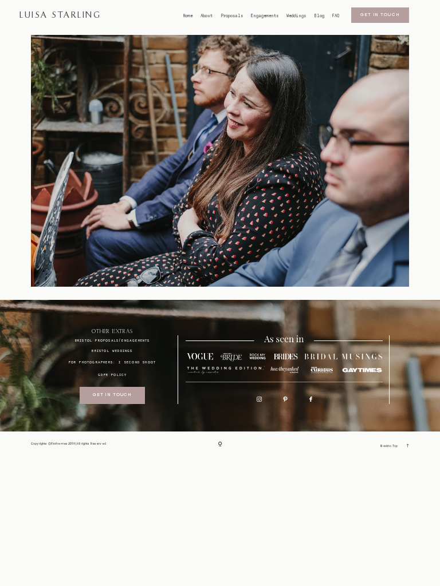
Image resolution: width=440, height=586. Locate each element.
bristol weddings (112, 351)
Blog (319, 16)
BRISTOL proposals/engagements (112, 340)
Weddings (296, 16)
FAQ (335, 16)
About (207, 16)
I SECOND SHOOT (137, 362)
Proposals (232, 16)
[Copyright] (220, 445)
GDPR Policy (112, 375)
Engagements (264, 16)
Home (187, 16)
